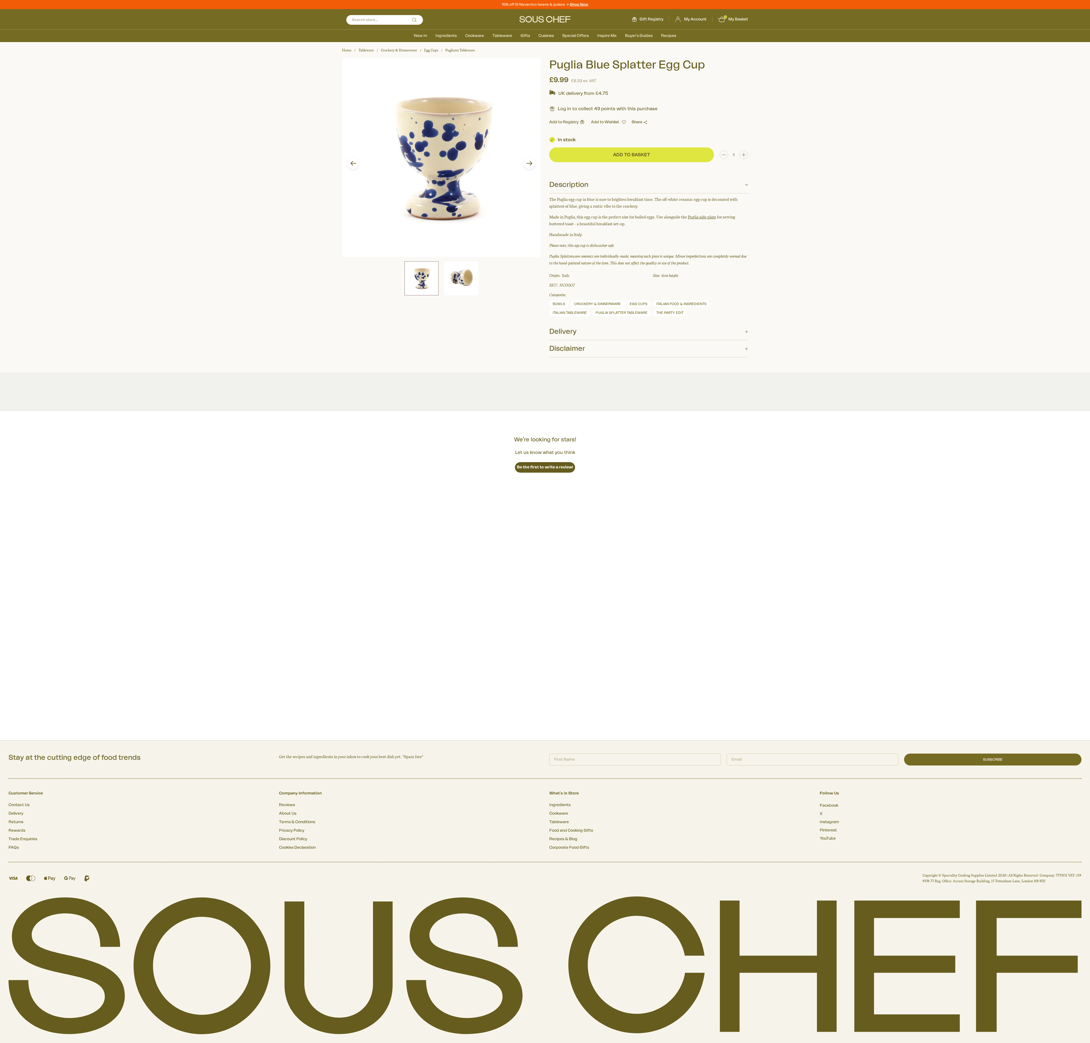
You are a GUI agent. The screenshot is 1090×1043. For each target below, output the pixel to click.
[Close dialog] (648, 458)
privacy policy (631, 569)
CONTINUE (600, 553)
